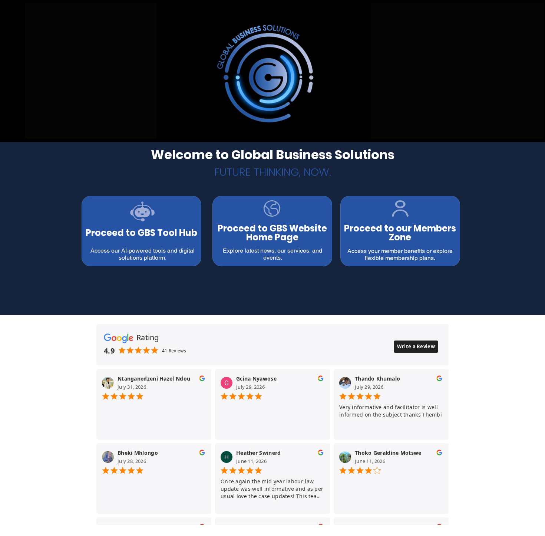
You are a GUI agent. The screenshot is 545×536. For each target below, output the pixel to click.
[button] (534, 130)
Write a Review (416, 346)
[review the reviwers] (202, 380)
